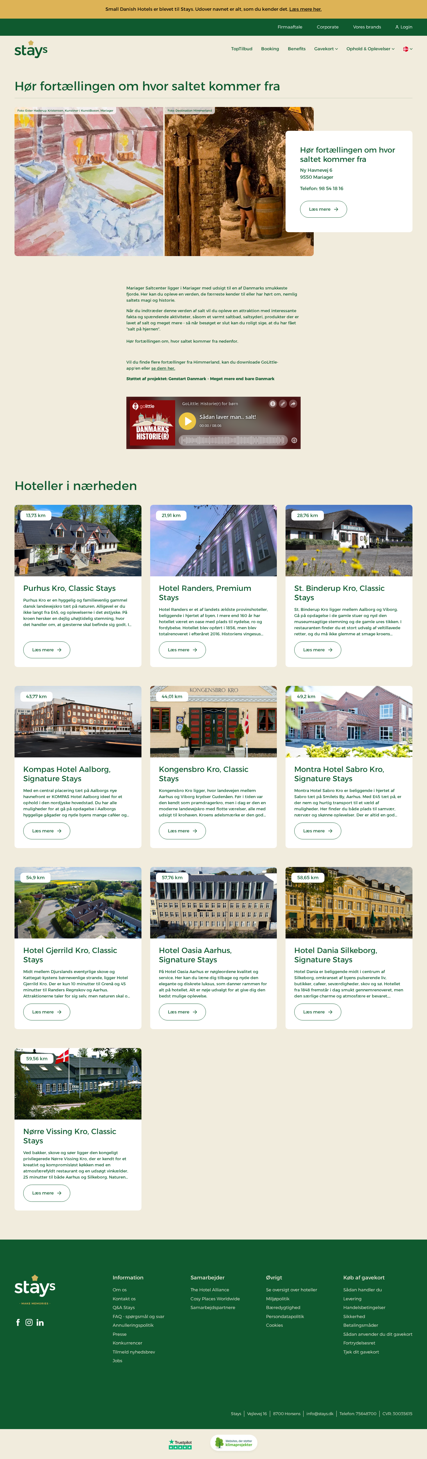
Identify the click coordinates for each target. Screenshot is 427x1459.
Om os (120, 1289)
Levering (352, 1298)
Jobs (117, 1360)
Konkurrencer (127, 1343)
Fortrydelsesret (359, 1343)
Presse (120, 1334)
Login (406, 27)
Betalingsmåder (360, 1325)
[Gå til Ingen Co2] (234, 1444)
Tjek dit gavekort (361, 1352)
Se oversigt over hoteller (291, 1289)
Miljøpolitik (278, 1298)
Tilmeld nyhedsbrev (134, 1352)
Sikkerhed (354, 1316)
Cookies (274, 1325)
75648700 (366, 1413)
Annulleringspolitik (133, 1325)
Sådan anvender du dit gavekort (377, 1334)
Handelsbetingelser (364, 1307)
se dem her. (163, 368)
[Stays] (31, 49)
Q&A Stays (124, 1307)
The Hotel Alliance (210, 1289)
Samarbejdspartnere (213, 1307)
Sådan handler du (362, 1289)
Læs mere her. (305, 9)
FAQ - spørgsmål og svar (138, 1316)
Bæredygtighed (283, 1307)
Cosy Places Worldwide (215, 1298)
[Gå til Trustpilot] (180, 1444)
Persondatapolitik (285, 1316)
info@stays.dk (319, 1413)
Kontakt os (124, 1298)
